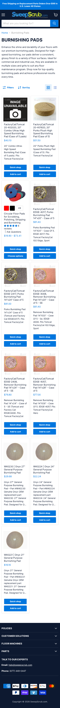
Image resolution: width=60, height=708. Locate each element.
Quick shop (15, 167)
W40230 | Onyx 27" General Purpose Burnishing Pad (14, 469)
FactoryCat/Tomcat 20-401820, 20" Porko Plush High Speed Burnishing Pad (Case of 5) (43, 130)
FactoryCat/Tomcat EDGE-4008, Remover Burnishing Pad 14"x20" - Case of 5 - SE (44, 296)
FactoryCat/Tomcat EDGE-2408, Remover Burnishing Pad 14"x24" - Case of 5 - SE (15, 384)
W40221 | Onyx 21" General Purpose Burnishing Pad (14, 557)
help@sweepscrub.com (20, 665)
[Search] (54, 23)
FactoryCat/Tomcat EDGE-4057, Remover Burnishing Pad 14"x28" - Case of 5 (44, 384)
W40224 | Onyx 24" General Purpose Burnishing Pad (43, 469)
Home (5, 32)
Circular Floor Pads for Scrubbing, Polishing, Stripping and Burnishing (14, 218)
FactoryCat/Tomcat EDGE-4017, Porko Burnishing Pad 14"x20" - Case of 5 (43, 213)
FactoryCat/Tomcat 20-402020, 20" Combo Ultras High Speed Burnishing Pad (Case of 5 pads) (15, 130)
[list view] (55, 87)
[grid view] (48, 87)
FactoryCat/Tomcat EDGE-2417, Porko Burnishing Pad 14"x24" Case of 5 (14, 295)
